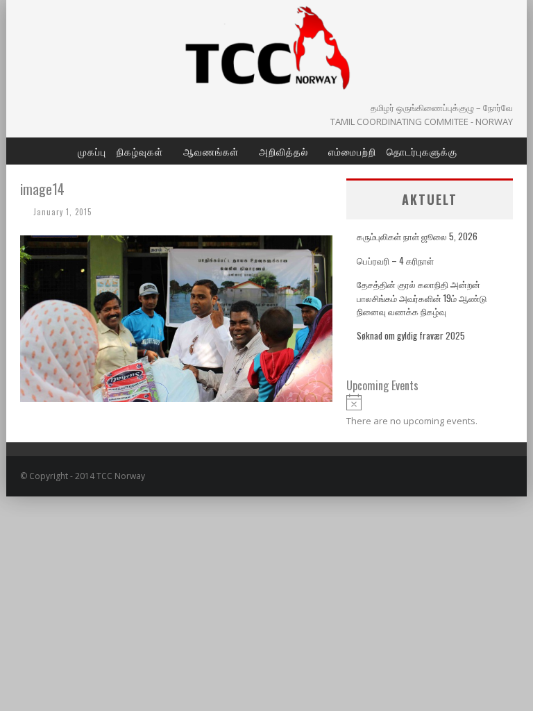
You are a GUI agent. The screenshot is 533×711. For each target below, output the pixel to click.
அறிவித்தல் (283, 151)
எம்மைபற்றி (352, 151)
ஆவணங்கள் (211, 151)
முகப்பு (92, 151)
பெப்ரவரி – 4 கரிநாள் (395, 260)
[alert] (429, 411)
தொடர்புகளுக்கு (422, 151)
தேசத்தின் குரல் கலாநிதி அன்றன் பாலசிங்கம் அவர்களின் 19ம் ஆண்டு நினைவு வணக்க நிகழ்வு (422, 297)
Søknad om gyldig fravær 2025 (411, 335)
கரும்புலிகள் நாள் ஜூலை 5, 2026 (417, 236)
